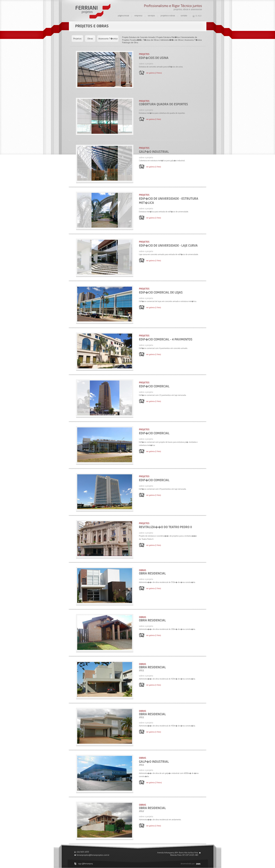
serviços (151, 16)
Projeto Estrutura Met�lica (168, 37)
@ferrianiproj (87, 863)
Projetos (77, 38)
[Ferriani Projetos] (93, 11)
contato (184, 16)
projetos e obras (168, 16)
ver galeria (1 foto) (153, 119)
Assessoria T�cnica (107, 38)
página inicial (123, 16)
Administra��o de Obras (171, 40)
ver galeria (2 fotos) (154, 73)
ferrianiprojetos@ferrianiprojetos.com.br (93, 855)
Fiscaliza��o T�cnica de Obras (144, 40)
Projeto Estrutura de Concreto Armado (138, 37)
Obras (90, 38)
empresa (138, 16)
